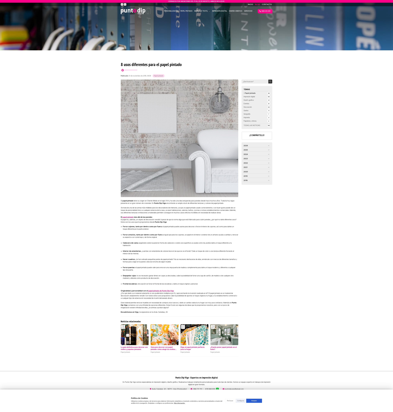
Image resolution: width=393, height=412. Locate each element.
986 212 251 (197, 389)
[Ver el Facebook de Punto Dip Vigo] (122, 4)
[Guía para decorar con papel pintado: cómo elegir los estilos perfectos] (164, 334)
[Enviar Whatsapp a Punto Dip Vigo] (217, 389)
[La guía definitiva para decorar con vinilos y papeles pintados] (135, 334)
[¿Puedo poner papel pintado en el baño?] (224, 334)
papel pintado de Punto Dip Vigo (161, 291)
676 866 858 (210, 389)
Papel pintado (158, 76)
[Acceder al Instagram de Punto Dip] (125, 4)
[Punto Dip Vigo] (133, 11)
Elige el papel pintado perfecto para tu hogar (193, 348)
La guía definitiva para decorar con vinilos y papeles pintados (134, 348)
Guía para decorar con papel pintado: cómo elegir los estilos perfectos (163, 348)
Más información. (179, 403)
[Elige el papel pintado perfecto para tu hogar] (194, 334)
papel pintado (128, 217)
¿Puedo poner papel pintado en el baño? (223, 348)
